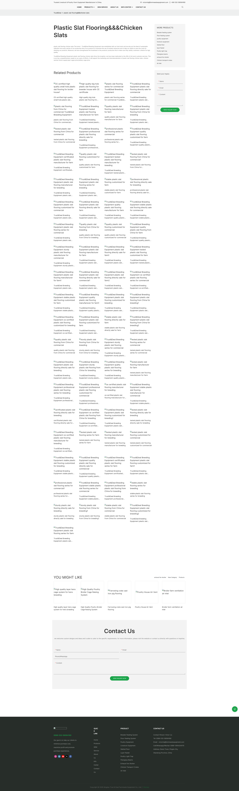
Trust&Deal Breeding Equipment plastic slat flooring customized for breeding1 (114, 424)
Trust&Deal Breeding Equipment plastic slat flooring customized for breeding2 (139, 520)
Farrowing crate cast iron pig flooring (119, 608)
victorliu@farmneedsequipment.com (155, 2)
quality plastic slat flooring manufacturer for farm (115, 118)
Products (181, 577)
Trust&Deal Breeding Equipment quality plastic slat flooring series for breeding (114, 376)
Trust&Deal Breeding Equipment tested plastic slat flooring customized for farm (140, 261)
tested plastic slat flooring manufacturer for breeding (115, 444)
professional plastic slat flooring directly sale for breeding (139, 191)
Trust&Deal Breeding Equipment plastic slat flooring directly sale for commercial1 (88, 287)
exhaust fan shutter (160, 577)
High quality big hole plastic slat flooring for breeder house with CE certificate (88, 98)
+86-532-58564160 (178, 2)
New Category (172, 577)
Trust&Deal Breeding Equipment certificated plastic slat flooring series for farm (115, 472)
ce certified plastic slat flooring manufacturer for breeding (115, 396)
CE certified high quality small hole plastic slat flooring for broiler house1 (64, 98)
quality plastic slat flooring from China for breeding (89, 236)
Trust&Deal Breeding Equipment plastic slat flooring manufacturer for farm (89, 261)
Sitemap (146, 787)
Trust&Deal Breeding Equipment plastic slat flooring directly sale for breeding (63, 376)
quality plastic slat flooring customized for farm (89, 166)
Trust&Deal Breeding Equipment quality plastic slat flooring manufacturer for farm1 (89, 309)
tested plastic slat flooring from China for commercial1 (140, 166)
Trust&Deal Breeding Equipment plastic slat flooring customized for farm (88, 332)
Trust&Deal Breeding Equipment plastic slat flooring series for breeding (90, 194)
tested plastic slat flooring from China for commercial (64, 140)
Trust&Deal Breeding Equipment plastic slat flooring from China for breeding (139, 121)
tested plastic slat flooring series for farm (89, 441)
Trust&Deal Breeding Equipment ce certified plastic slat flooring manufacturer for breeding (64, 450)
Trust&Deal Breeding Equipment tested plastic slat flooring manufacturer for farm (89, 121)
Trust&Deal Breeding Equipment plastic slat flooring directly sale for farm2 (114, 287)
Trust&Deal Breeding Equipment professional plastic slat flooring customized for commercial (90, 402)
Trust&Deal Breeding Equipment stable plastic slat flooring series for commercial (88, 497)
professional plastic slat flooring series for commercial (114, 140)
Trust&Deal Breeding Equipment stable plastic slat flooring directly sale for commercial (139, 216)
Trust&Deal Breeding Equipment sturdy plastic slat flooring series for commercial (114, 354)
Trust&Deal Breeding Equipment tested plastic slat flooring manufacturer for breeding (115, 171)
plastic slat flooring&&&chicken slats (76, 13)
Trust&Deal (57, 13)
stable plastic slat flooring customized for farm (115, 191)
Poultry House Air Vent (144, 607)
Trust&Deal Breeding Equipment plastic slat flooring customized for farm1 (139, 472)
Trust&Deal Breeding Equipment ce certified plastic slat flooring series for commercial (140, 287)
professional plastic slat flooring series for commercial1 (63, 495)
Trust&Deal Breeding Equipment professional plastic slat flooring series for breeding (64, 399)
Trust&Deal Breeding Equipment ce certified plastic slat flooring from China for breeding (88, 424)
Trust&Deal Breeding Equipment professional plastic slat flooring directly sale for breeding (90, 146)
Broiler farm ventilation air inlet (172, 608)
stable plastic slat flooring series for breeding (140, 495)
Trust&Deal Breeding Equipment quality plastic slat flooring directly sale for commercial (89, 475)
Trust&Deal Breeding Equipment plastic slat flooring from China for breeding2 (139, 332)
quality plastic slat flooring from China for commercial (64, 351)
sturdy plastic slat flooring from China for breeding (89, 351)
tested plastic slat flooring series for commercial (140, 351)
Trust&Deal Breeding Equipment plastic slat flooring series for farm (63, 539)
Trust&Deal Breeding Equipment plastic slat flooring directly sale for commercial (139, 98)
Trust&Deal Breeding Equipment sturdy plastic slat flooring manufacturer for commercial (64, 264)
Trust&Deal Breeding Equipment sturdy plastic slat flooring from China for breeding (90, 376)
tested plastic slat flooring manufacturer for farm (140, 374)
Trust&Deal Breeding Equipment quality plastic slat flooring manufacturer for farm (115, 216)
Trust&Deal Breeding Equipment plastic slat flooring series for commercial (62, 239)
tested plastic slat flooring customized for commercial (141, 444)
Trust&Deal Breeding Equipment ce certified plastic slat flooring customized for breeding (63, 332)
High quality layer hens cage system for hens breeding (65, 608)
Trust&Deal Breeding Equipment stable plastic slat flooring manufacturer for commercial (140, 402)
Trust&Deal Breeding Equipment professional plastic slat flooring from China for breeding (114, 497)
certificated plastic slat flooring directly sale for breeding (63, 421)
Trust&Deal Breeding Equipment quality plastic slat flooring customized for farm (140, 143)
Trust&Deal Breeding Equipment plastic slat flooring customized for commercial (63, 216)
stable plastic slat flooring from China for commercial (115, 517)
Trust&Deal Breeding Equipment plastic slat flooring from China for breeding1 (139, 309)
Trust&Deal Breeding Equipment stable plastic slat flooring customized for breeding (63, 472)
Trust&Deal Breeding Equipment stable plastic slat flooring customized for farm (63, 309)
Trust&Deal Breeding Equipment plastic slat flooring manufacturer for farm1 (64, 287)
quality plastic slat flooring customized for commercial (115, 236)
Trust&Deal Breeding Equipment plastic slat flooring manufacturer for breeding (64, 194)
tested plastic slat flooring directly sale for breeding (140, 421)
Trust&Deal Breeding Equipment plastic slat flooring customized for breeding (114, 309)
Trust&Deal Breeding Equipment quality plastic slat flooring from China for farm (141, 239)
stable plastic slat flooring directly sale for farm (115, 329)
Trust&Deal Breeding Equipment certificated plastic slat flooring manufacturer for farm (63, 169)
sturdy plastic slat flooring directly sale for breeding (64, 517)
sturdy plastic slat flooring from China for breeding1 (89, 517)
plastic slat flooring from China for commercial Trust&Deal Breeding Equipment (63, 121)
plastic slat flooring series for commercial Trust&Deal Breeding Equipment (115, 98)
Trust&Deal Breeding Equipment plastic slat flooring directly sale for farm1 (114, 261)
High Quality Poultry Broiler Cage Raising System (91, 608)
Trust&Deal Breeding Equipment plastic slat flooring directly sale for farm (88, 216)
